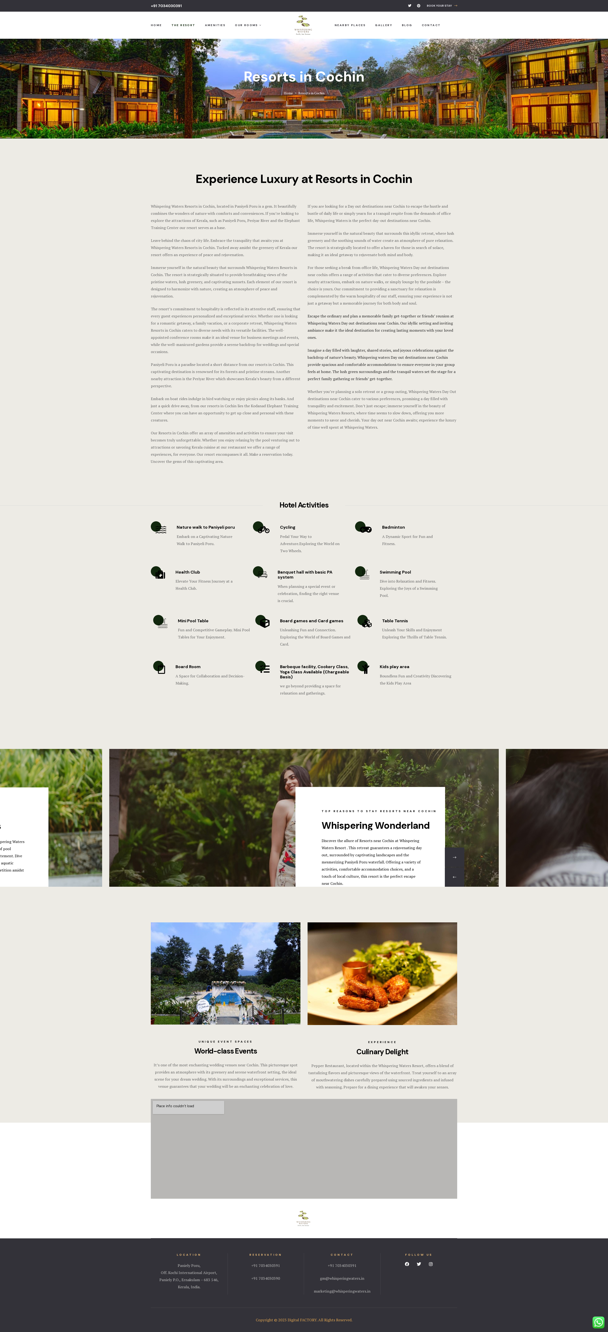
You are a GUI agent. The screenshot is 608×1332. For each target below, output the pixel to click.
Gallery (383, 25)
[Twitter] (409, 5)
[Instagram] (431, 1264)
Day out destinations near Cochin (376, 206)
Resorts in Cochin (200, 206)
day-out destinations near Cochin (401, 220)
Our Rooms (246, 25)
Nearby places (350, 25)
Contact (431, 25)
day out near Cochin (387, 420)
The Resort (183, 25)
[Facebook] (407, 1264)
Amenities (215, 25)
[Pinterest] (418, 5)
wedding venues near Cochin (233, 1065)
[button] (442, 6)
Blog (407, 25)
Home (156, 25)
